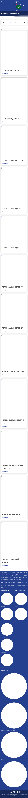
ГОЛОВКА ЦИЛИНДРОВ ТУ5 (12, 208)
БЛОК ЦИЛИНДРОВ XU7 (11, 70)
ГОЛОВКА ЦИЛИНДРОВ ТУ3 (12, 248)
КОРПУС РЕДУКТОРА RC (11, 514)
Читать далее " (5, 73)
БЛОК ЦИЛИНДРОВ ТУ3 (11, 119)
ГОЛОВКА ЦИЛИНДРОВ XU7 (13, 160)
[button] (26, 6)
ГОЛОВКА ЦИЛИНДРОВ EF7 (12, 328)
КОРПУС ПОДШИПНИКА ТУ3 (13, 372)
